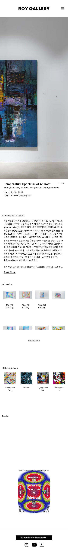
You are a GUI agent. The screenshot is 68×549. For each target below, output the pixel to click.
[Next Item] (56, 98)
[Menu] (63, 8)
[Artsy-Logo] (42, 545)
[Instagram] (26, 545)
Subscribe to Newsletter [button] (34, 537)
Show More (9, 272)
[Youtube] (34, 545)
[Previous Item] (11, 98)
